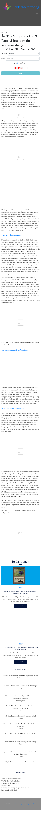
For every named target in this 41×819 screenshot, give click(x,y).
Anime (20, 711)
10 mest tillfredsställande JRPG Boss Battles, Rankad (20, 734)
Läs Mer (20, 606)
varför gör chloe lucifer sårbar (11, 779)
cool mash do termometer (13, 408)
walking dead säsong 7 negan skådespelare (15, 788)
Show (20, 73)
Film (20, 63)
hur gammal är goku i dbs (10, 783)
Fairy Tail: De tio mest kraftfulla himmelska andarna (20, 762)
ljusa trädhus (5, 785)
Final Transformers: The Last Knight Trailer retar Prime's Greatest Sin (20, 725)
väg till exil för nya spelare (10, 781)
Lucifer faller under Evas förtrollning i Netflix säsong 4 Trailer (20, 743)
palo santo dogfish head (9, 790)
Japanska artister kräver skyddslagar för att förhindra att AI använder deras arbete (20, 753)
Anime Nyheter (20, 701)
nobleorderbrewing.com (17, 804)
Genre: (3, 58)
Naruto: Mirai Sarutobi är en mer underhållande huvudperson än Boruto (20, 707)
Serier (25, 63)
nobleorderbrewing (26, 7)
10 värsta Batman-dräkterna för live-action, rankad (20, 716)
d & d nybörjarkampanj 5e (13, 235)
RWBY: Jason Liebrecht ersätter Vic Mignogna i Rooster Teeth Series (20, 677)
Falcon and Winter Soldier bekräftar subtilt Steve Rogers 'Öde (20, 687)
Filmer (21, 718)
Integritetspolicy (31, 804)
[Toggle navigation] (37, 13)
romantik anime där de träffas (15, 350)
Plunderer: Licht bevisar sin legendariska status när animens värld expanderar (20, 697)
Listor (20, 736)
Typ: (15, 63)
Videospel (4, 33)
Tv (20, 680)
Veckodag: (4, 53)
